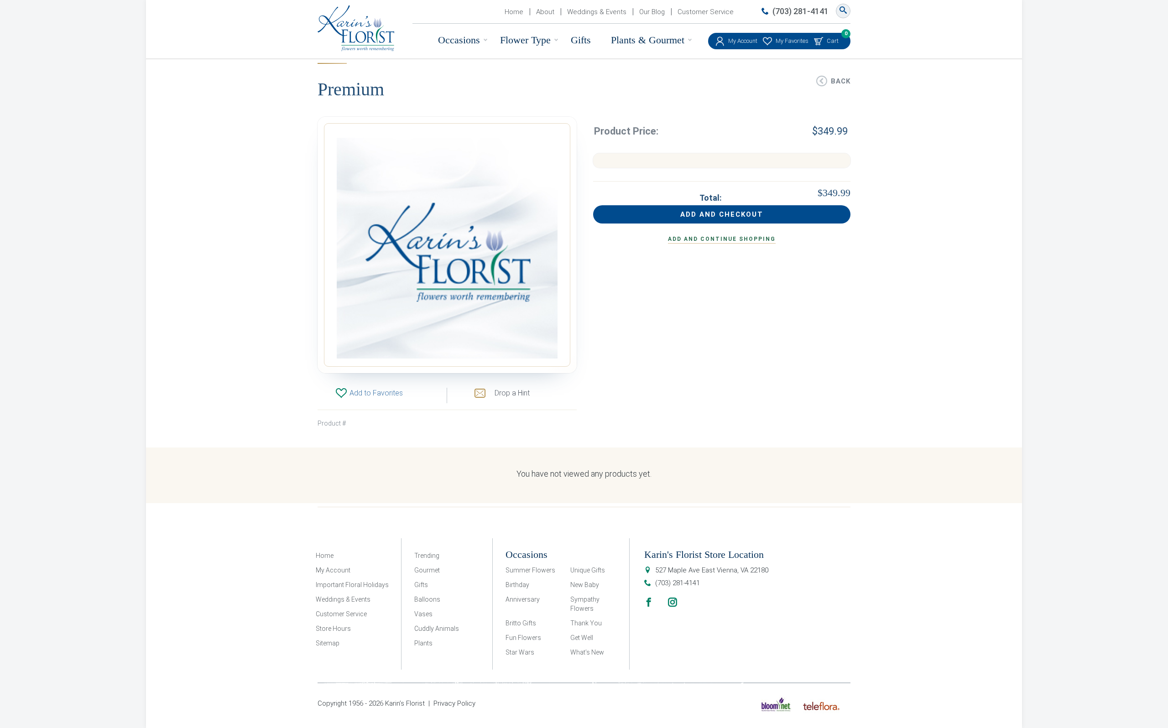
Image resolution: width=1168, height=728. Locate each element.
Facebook (648, 602)
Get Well (581, 637)
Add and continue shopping (722, 239)
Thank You (586, 623)
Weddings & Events (596, 12)
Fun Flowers (523, 637)
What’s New (587, 652)
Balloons (427, 599)
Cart (833, 38)
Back (840, 81)
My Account (742, 40)
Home (514, 12)
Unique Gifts (587, 570)
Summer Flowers (530, 570)
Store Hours (333, 628)
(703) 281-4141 (800, 11)
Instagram (672, 602)
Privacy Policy (454, 703)
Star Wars (520, 652)
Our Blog (652, 12)
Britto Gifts (521, 623)
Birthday (517, 584)
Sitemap (327, 643)
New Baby (584, 584)
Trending (426, 555)
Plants (423, 643)
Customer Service (706, 12)
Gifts (581, 40)
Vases (423, 614)
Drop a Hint (512, 393)
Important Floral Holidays (352, 584)
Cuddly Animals (436, 628)
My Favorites (792, 40)
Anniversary (523, 599)
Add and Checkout (721, 214)
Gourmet (427, 570)
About (545, 12)
